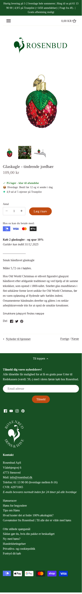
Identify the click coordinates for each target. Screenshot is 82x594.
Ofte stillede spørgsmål (16, 529)
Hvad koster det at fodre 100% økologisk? (28, 515)
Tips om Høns (11, 510)
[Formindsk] (21, 211)
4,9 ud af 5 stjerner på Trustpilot (24, 191)
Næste (75, 338)
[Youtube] (11, 411)
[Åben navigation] (8, 21)
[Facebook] (5, 411)
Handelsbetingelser (14, 543)
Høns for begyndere (15, 505)
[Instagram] (17, 411)
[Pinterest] (23, 411)
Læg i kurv (40, 211)
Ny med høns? (11, 538)
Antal (6, 204)
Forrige (64, 338)
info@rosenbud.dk (21, 477)
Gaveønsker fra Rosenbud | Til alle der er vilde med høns (37, 520)
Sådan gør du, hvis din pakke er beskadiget (28, 533)
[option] (9, 152)
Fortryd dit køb (12, 553)
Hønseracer (10, 500)
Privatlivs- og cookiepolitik (19, 548)
